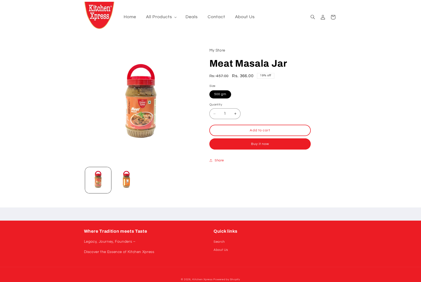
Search (219, 241)
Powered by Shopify (226, 279)
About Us (221, 250)
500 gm (220, 94)
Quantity (215, 104)
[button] (160, 17)
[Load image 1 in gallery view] (98, 180)
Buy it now (260, 144)
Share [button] (219, 160)
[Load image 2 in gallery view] (126, 180)
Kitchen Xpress (202, 279)
